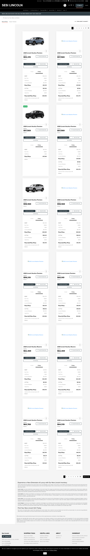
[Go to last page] (88, 28)
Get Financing (35, 66)
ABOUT (58, 533)
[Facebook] (86, 1)
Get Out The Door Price (42, 56)
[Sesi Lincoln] (13, 5)
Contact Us (7, 536)
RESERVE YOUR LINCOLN (29, 537)
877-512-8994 (8, 543)
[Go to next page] (86, 28)
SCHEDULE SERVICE (44, 535)
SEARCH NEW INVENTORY (29, 539)
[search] (73, 5)
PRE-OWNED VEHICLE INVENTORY (31, 543)
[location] (68, 1)
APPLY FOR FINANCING (45, 539)
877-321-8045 (7, 541)
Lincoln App (74, 543)
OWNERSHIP (76, 533)
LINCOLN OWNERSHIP (76, 539)
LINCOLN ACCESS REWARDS (78, 541)
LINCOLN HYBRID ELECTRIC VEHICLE (79, 535)
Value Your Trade (43, 137)
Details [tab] (32, 71)
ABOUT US (58, 537)
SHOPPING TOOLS (29, 533)
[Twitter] (87, 1)
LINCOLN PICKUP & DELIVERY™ (78, 537)
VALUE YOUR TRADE (28, 535)
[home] (69, 5)
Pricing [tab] (39, 71)
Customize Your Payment (29, 137)
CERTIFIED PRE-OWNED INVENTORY (31, 541)
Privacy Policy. (53, 550)
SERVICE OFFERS (43, 537)
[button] (46, 51)
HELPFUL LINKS (45, 533)
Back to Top (86, 476)
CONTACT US (59, 535)
